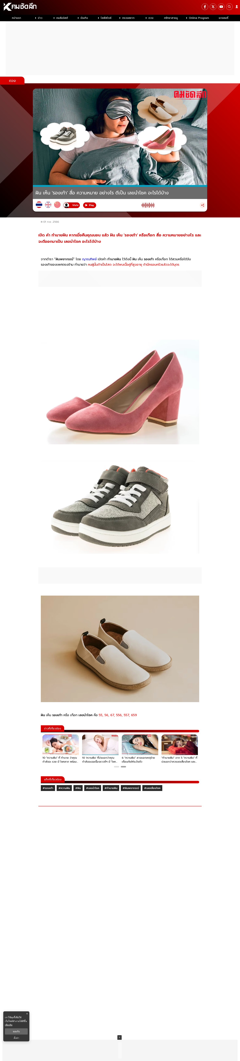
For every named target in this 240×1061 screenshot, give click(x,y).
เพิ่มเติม (8, 1024)
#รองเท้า (48, 788)
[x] (213, 7)
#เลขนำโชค (92, 788)
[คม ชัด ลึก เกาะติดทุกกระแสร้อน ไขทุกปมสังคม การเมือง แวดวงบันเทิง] (120, 7)
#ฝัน (78, 788)
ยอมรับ (16, 1031)
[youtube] (221, 7)
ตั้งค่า (16, 1038)
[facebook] (205, 7)
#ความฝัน (64, 788)
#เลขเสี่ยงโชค (152, 788)
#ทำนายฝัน (110, 788)
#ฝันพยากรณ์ (131, 788)
